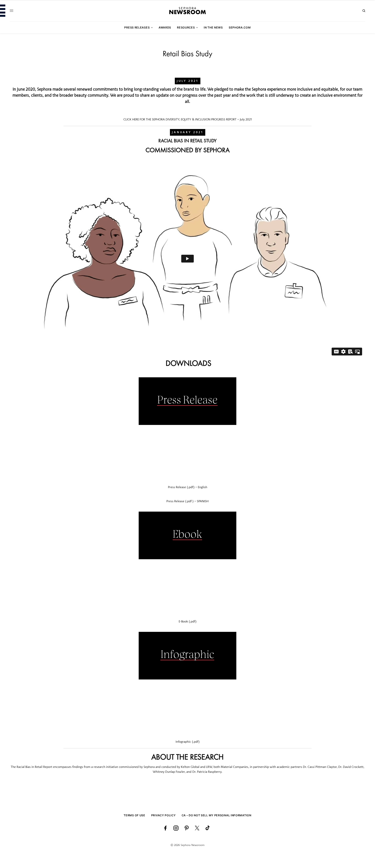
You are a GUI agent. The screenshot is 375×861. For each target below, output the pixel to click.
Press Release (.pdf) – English (187, 487)
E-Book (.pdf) (187, 621)
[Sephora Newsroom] (187, 11)
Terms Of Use (134, 815)
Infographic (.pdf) (188, 741)
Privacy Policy (163, 815)
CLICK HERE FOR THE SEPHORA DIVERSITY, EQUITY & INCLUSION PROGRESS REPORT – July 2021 (187, 119)
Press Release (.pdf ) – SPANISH (187, 501)
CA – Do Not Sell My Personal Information (216, 815)
